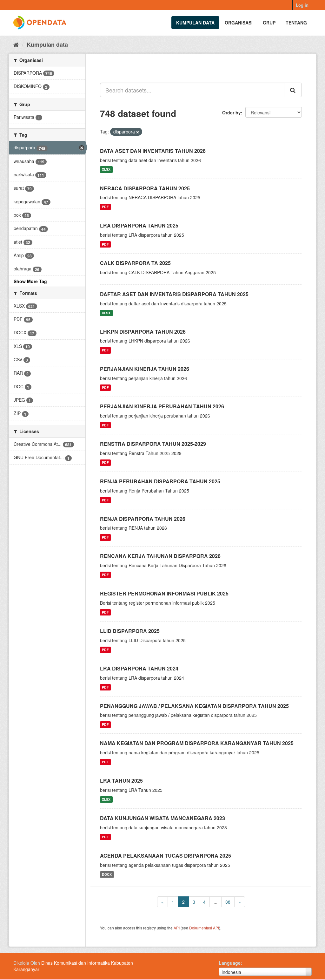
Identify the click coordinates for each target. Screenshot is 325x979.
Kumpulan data (195, 22)
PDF (105, 206)
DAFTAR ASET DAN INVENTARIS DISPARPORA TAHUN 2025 (174, 294)
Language (230, 963)
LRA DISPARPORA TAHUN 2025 (139, 225)
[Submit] (293, 90)
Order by (231, 112)
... (215, 902)
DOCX (107, 874)
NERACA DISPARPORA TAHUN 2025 (145, 188)
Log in (302, 5)
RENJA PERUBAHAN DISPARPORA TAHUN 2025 (160, 481)
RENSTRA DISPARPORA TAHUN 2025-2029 (153, 443)
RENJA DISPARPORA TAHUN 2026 (142, 518)
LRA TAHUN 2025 (121, 780)
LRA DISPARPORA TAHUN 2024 (139, 668)
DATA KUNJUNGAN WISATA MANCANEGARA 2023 (162, 818)
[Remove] (137, 131)
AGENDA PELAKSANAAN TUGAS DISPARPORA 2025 (165, 855)
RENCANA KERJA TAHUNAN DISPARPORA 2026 (160, 556)
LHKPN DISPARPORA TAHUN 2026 (143, 331)
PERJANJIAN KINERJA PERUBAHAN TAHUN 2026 (162, 406)
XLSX (106, 169)
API (177, 927)
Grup (269, 22)
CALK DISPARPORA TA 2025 (135, 263)
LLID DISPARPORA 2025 (130, 631)
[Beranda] (16, 44)
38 (227, 902)
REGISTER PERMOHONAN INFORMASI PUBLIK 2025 (164, 593)
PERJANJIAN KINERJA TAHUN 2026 (144, 368)
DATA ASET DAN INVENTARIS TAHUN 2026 (153, 150)
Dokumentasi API (204, 927)
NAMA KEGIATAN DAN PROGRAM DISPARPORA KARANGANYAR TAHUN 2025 (197, 743)
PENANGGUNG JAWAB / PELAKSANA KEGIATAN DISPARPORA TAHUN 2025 (194, 706)
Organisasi (239, 22)
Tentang (296, 22)
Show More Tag (30, 281)
